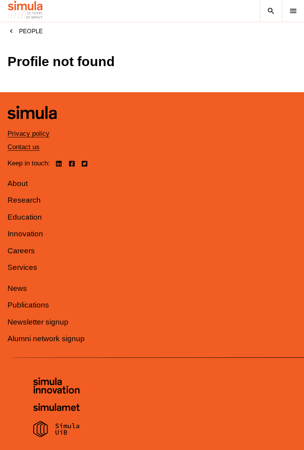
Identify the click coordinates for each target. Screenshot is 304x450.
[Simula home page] (32, 125)
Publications (28, 305)
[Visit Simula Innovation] (56, 386)
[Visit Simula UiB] (56, 430)
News (17, 288)
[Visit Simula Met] (56, 408)
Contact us (24, 147)
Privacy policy (28, 133)
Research (24, 200)
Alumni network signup (46, 338)
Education (25, 217)
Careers (21, 251)
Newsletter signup (38, 322)
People (31, 31)
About (18, 183)
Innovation (25, 234)
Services (22, 267)
